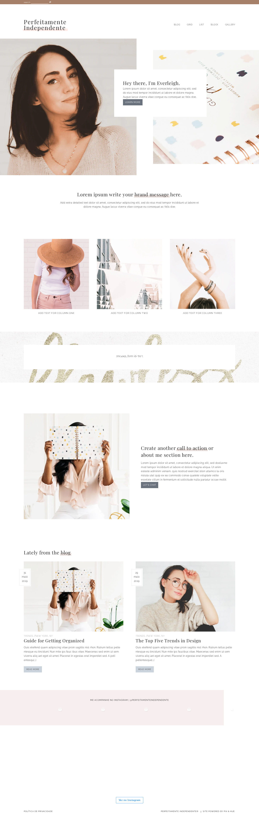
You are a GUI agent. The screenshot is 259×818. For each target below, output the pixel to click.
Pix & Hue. (229, 811)
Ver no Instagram (129, 800)
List (201, 24)
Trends (28, 636)
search (27, 2)
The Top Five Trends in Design (168, 640)
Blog (177, 24)
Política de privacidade (38, 811)
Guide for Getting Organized (54, 640)
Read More (32, 669)
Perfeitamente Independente (45, 24)
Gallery (230, 24)
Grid (189, 24)
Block (214, 24)
